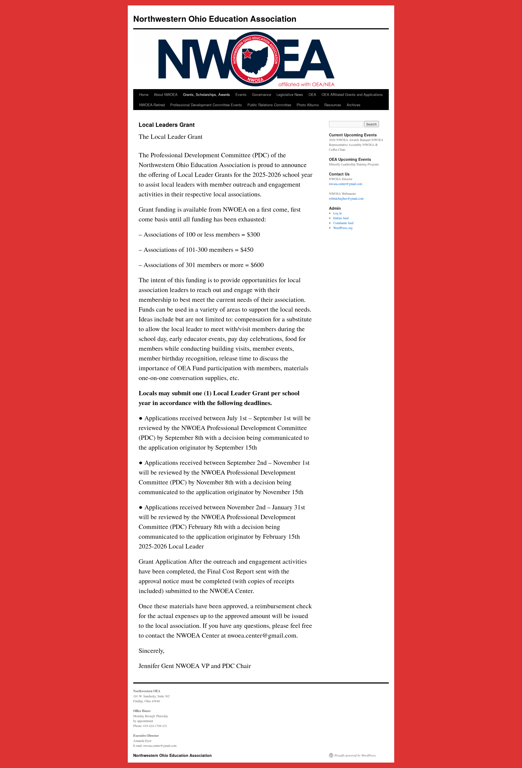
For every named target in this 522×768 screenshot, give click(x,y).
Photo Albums (308, 104)
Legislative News (289, 94)
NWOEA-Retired (152, 104)
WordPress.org (343, 227)
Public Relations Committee (269, 104)
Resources (332, 104)
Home (143, 94)
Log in (337, 213)
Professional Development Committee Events (206, 104)
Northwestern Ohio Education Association (214, 18)
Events (241, 94)
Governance (261, 94)
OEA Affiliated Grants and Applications (352, 94)
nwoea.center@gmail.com (345, 183)
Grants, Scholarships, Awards (206, 94)
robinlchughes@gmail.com (346, 198)
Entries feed (341, 218)
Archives (354, 104)
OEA (312, 94)
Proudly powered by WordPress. (355, 755)
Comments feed (343, 223)
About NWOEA (166, 94)
